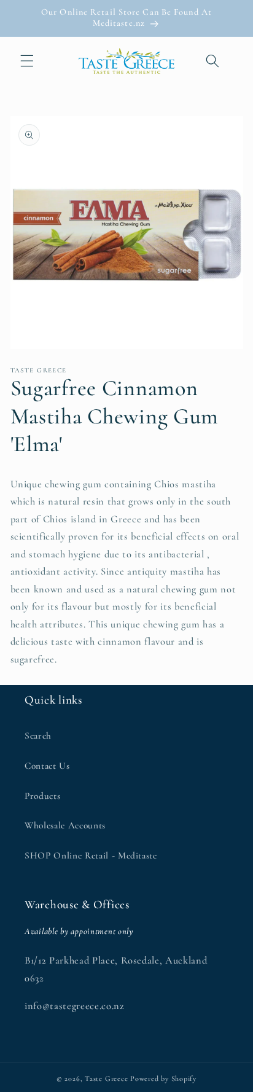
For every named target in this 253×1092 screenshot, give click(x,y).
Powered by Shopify (163, 1078)
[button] (27, 61)
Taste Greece (106, 1078)
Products (42, 795)
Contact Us (47, 765)
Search (38, 735)
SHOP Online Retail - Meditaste (91, 855)
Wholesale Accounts (65, 825)
